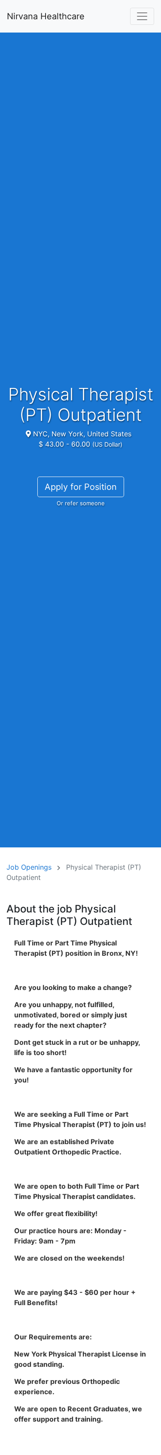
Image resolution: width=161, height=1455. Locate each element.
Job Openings (29, 867)
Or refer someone (81, 503)
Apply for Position (81, 487)
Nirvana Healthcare (46, 16)
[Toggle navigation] (142, 16)
